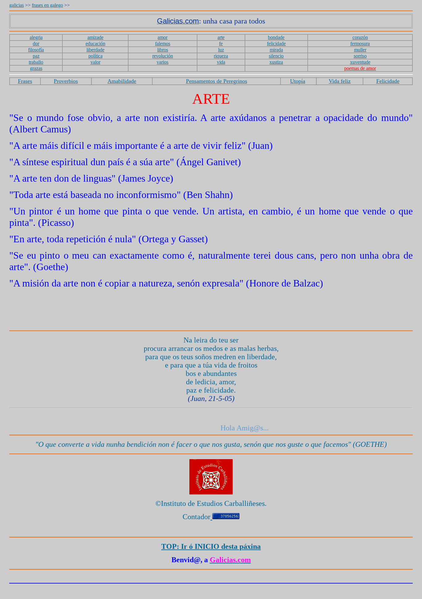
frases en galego (47, 5)
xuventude (360, 62)
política (95, 55)
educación (95, 43)
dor (36, 43)
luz (221, 49)
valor (95, 62)
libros (162, 49)
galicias (16, 5)
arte (221, 37)
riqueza (221, 55)
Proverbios (66, 81)
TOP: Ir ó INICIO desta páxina (211, 546)
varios (162, 62)
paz (36, 55)
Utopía (297, 81)
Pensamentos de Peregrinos (216, 81)
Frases (25, 81)
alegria (36, 37)
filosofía (36, 49)
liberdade (95, 49)
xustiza (276, 62)
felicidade (276, 43)
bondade (276, 37)
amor (162, 37)
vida (221, 62)
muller (360, 49)
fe (221, 43)
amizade (95, 37)
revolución (162, 55)
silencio (276, 55)
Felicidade (387, 81)
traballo (36, 62)
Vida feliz (340, 81)
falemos (162, 43)
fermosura (360, 43)
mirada (276, 49)
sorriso (360, 55)
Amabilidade (122, 81)
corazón (360, 37)
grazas (36, 68)
